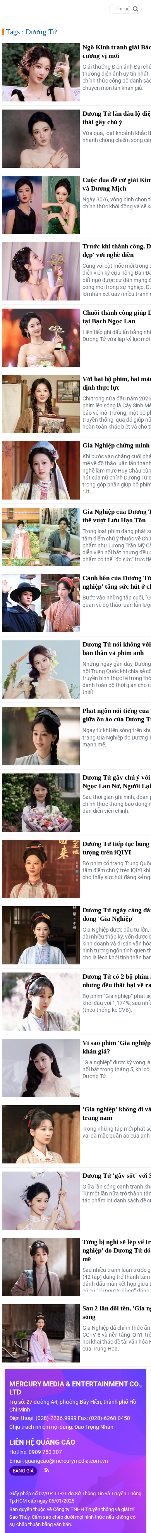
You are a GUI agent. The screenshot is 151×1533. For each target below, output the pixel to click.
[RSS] (43, 1470)
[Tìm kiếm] (136, 8)
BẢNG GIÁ (23, 1471)
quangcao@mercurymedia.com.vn (66, 1461)
